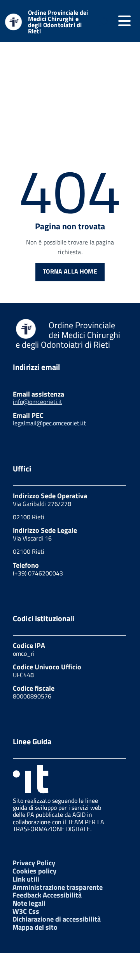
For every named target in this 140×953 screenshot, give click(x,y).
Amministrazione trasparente (57, 887)
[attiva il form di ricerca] (103, 21)
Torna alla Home (70, 271)
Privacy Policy (33, 863)
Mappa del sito (35, 927)
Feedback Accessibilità (47, 895)
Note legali (29, 903)
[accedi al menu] (124, 21)
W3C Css (25, 911)
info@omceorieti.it (37, 401)
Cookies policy (34, 871)
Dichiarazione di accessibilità (56, 919)
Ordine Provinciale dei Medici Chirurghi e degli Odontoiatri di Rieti (58, 21)
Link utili (25, 879)
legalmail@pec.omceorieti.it (49, 423)
